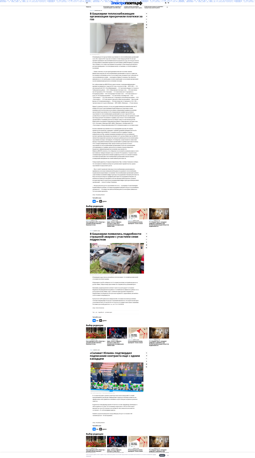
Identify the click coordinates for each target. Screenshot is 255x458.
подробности (101, 312)
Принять (162, 455)
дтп (96, 312)
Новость (88, 7)
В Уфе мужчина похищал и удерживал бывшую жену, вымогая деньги (153, 7)
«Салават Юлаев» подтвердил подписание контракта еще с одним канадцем (133, 7)
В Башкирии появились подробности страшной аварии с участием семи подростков (112, 7)
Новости (92, 10)
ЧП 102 (91, 230)
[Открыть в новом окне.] (95, 201)
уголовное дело (108, 312)
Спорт (91, 350)
